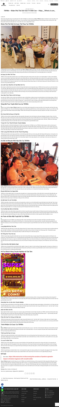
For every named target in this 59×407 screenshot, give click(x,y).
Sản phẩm (41, 0)
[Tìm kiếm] (48, 4)
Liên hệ (18, 5)
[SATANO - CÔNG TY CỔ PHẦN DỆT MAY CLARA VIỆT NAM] (4, 4)
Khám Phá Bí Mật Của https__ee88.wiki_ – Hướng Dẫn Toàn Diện (43, 379)
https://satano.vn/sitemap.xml (11, 369)
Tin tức (37, 0)
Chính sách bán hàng (37, 397)
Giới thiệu (33, 0)
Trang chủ (29, 0)
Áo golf (28, 3)
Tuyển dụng (46, 0)
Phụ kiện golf (12, 5)
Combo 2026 (22, 3)
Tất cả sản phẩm (24, 391)
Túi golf (33, 3)
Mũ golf (39, 3)
